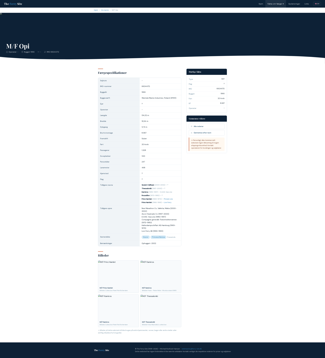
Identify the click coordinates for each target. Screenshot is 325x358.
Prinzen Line (168, 199)
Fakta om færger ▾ (276, 4)
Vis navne (105, 10)
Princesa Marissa (158, 237)
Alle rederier (199, 126)
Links (307, 4)
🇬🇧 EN (317, 4)
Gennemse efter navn (202, 133)
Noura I (145, 237)
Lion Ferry (167, 202)
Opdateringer (294, 4)
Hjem (261, 4)
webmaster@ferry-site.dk (192, 349)
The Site (13, 3)
